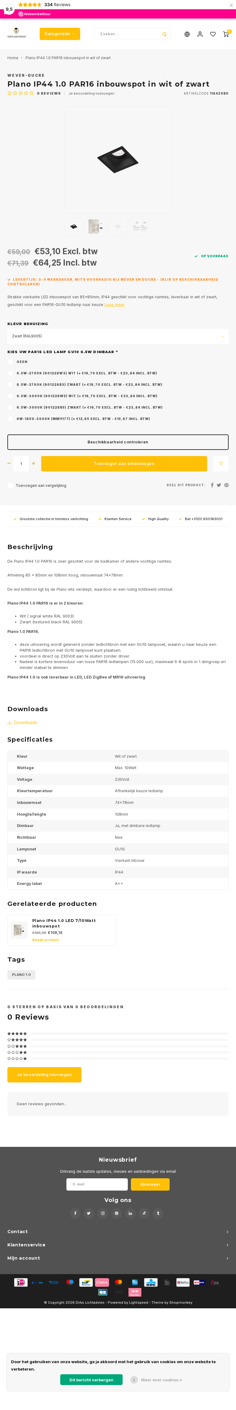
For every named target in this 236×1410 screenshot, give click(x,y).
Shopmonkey (180, 1302)
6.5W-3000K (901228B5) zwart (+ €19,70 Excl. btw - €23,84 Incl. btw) (90, 407)
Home (12, 58)
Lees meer (114, 304)
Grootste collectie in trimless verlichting (54, 519)
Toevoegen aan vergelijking (41, 485)
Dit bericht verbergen (91, 1379)
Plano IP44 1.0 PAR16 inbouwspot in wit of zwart (68, 58)
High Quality (158, 519)
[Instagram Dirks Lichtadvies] (102, 1213)
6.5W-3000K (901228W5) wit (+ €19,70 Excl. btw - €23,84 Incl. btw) (87, 396)
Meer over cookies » (161, 1379)
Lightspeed (138, 1302)
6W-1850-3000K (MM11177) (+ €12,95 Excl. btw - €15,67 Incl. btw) (83, 419)
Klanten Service (118, 519)
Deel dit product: (186, 485)
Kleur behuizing (28, 324)
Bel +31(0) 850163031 (203, 519)
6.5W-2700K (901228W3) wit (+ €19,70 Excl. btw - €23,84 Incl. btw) (87, 373)
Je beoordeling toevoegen (91, 93)
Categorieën (57, 33)
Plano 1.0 (21, 974)
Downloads (25, 722)
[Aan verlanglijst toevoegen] (221, 463)
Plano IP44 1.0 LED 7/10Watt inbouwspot (64, 923)
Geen (22, 362)
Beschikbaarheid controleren (118, 442)
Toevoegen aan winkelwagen (124, 463)
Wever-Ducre (26, 75)
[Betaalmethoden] (20, 1281)
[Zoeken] (164, 34)
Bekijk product (45, 940)
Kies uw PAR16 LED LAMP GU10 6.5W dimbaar (62, 352)
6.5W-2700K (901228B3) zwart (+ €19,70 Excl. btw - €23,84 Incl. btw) (90, 384)
